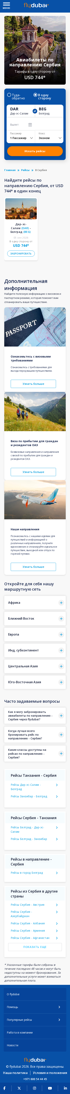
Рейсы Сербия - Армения (28, 930)
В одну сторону (44, 96)
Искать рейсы (34, 151)
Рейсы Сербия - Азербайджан (21, 914)
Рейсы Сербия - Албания (28, 923)
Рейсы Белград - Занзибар (29, 839)
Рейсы (25, 170)
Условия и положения (50, 1073)
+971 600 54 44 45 (35, 1079)
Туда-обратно (18, 96)
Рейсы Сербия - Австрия (28, 904)
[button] (35, 602)
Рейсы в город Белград (27, 872)
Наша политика (15, 1073)
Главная (10, 170)
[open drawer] (6, 4)
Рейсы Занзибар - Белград (29, 796)
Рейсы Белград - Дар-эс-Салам (27, 829)
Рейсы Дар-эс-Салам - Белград (26, 787)
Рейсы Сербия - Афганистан (30, 938)
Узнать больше (33, 384)
